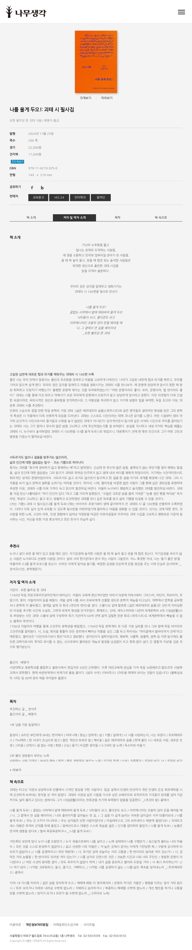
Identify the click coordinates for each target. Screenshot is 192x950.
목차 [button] (117, 217)
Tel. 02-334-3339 (89, 936)
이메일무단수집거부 (65, 924)
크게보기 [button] (85, 98)
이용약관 (15, 924)
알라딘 (101, 197)
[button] (181, 12)
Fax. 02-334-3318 (114, 936)
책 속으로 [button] (161, 217)
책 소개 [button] (31, 217)
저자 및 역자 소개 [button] (74, 217)
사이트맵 (89, 924)
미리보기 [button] (106, 98)
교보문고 (38, 197)
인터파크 (80, 197)
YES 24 (59, 197)
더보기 (15, 770)
